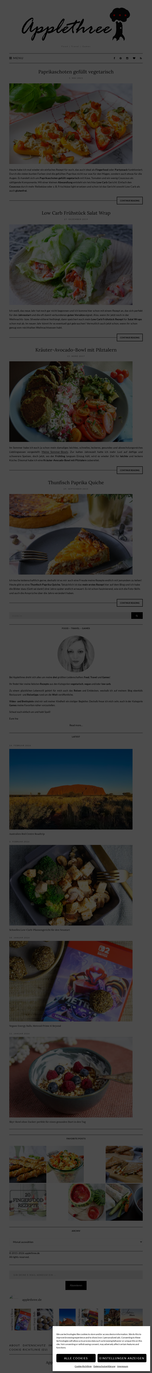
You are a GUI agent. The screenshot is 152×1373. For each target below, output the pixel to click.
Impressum (122, 1366)
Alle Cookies (76, 1358)
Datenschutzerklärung (104, 1366)
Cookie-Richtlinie (83, 1366)
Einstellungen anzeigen (122, 1358)
